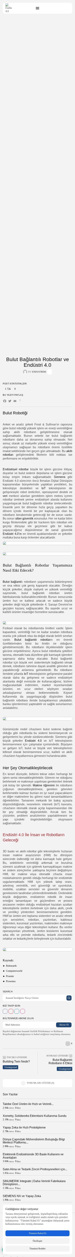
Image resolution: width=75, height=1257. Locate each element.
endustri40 (39, 372)
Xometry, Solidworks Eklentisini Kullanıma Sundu (34, 1115)
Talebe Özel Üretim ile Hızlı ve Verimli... (28, 1104)
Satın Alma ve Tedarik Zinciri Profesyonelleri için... (35, 1169)
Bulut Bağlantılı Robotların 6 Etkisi (60, 1061)
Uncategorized (11, 1067)
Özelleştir (37, 1241)
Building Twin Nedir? (16, 1061)
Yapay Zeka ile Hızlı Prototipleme (24, 1127)
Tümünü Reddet (37, 1248)
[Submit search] (69, 998)
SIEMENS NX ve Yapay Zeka (22, 1196)
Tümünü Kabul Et (37, 1233)
